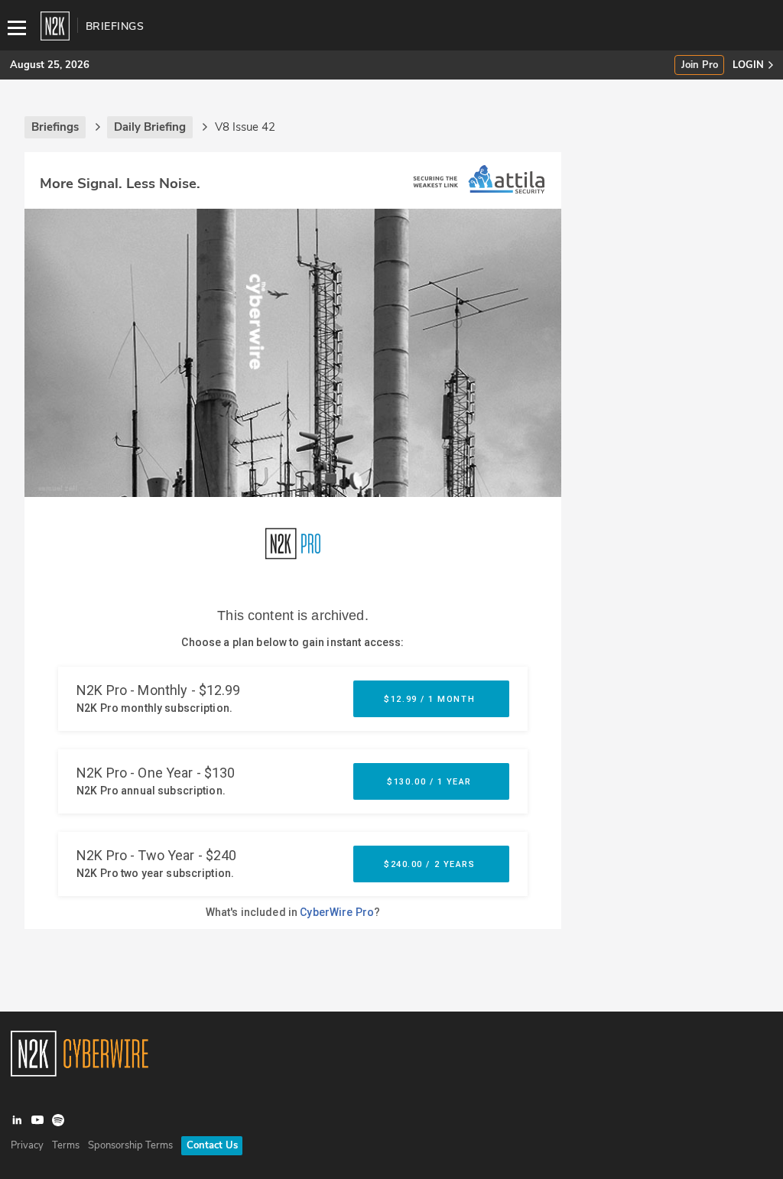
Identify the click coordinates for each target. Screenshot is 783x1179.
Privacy (27, 1145)
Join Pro (699, 65)
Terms (66, 1145)
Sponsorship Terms (130, 1145)
